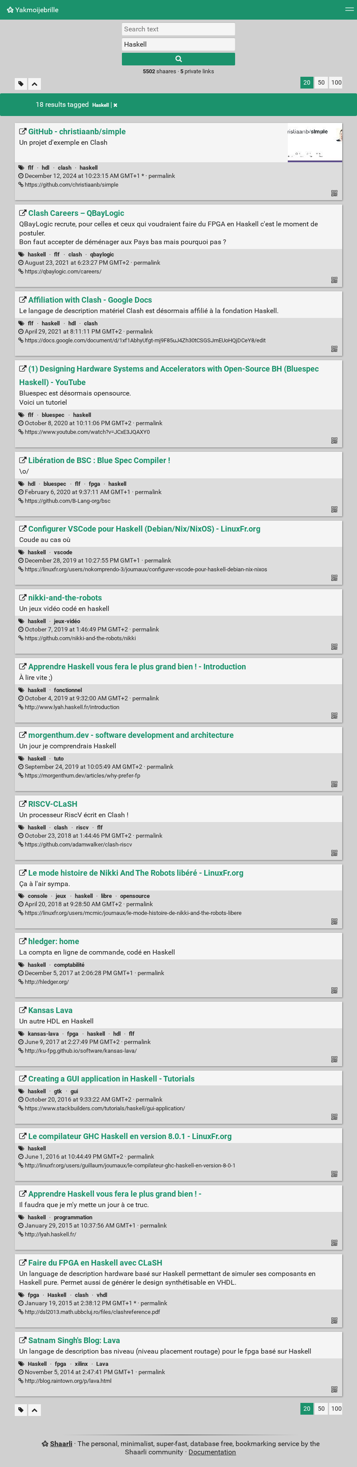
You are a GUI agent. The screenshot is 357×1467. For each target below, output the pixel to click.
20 (306, 82)
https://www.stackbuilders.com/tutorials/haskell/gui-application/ (104, 1108)
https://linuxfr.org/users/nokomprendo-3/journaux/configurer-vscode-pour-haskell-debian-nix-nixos (145, 569)
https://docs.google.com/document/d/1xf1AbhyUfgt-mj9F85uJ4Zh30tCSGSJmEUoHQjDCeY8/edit (145, 340)
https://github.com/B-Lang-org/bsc (67, 501)
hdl (45, 167)
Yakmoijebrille (35, 10)
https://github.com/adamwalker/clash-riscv (78, 844)
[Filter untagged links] (21, 84)
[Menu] (349, 12)
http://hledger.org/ (46, 982)
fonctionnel (68, 690)
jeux (61, 896)
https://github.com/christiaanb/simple (71, 184)
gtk (58, 1091)
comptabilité (69, 965)
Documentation (212, 1452)
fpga (94, 484)
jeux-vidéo (67, 621)
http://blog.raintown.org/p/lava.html (67, 1381)
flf (31, 167)
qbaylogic (102, 254)
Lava (102, 1364)
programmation (73, 1217)
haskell (89, 167)
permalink (99, 176)
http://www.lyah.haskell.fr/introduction (71, 707)
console (37, 896)
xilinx (81, 1364)
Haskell (100, 105)
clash (64, 167)
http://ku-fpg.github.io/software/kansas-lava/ (80, 1050)
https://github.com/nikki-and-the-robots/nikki (80, 638)
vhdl (102, 1295)
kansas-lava (43, 1033)
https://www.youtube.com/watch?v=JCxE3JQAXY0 (87, 432)
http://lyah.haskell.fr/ (50, 1234)
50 (321, 82)
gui (74, 1091)
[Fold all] (34, 84)
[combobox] (178, 44)
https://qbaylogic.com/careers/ (62, 271)
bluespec (53, 415)
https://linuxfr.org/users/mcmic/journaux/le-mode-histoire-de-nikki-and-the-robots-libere (133, 913)
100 (336, 82)
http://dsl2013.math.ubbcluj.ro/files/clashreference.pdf (92, 1312)
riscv (82, 827)
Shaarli (61, 1444)
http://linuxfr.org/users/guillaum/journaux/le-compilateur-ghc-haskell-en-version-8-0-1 (130, 1165)
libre (106, 896)
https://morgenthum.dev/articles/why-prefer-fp (82, 775)
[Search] (178, 59)
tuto (59, 758)
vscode (63, 552)
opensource (135, 896)
